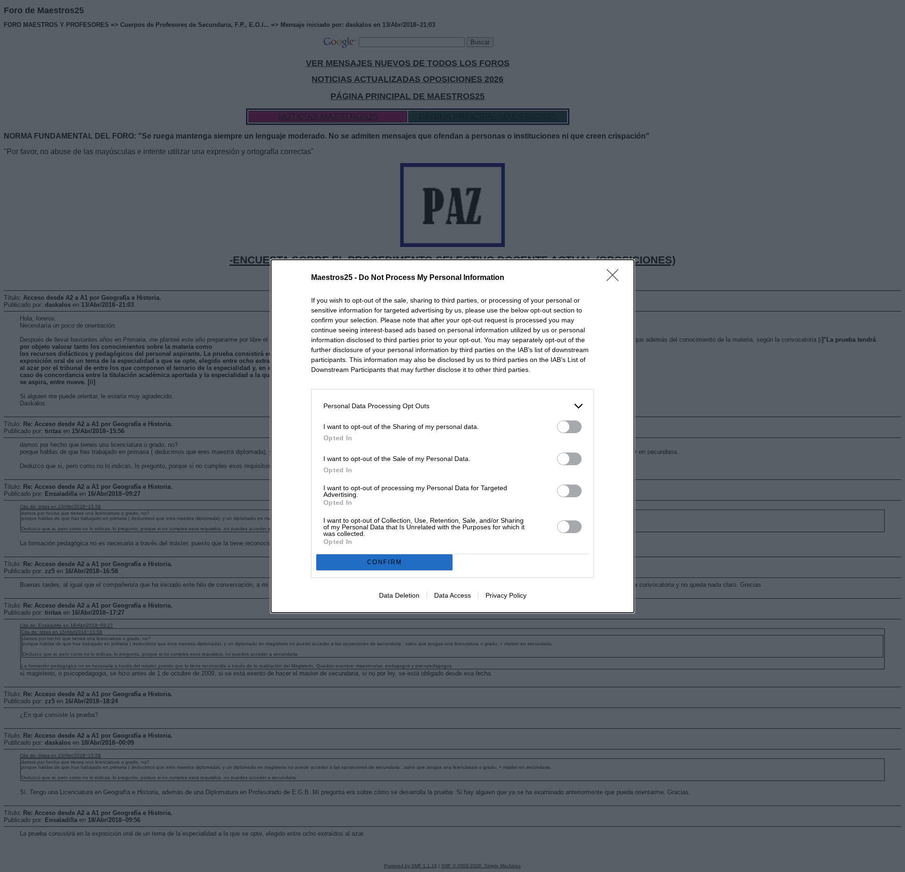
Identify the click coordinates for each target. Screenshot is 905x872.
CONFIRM (384, 562)
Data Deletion (399, 595)
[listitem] (452, 406)
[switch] (569, 426)
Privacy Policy (506, 595)
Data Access (452, 595)
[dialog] (452, 436)
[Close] (616, 278)
